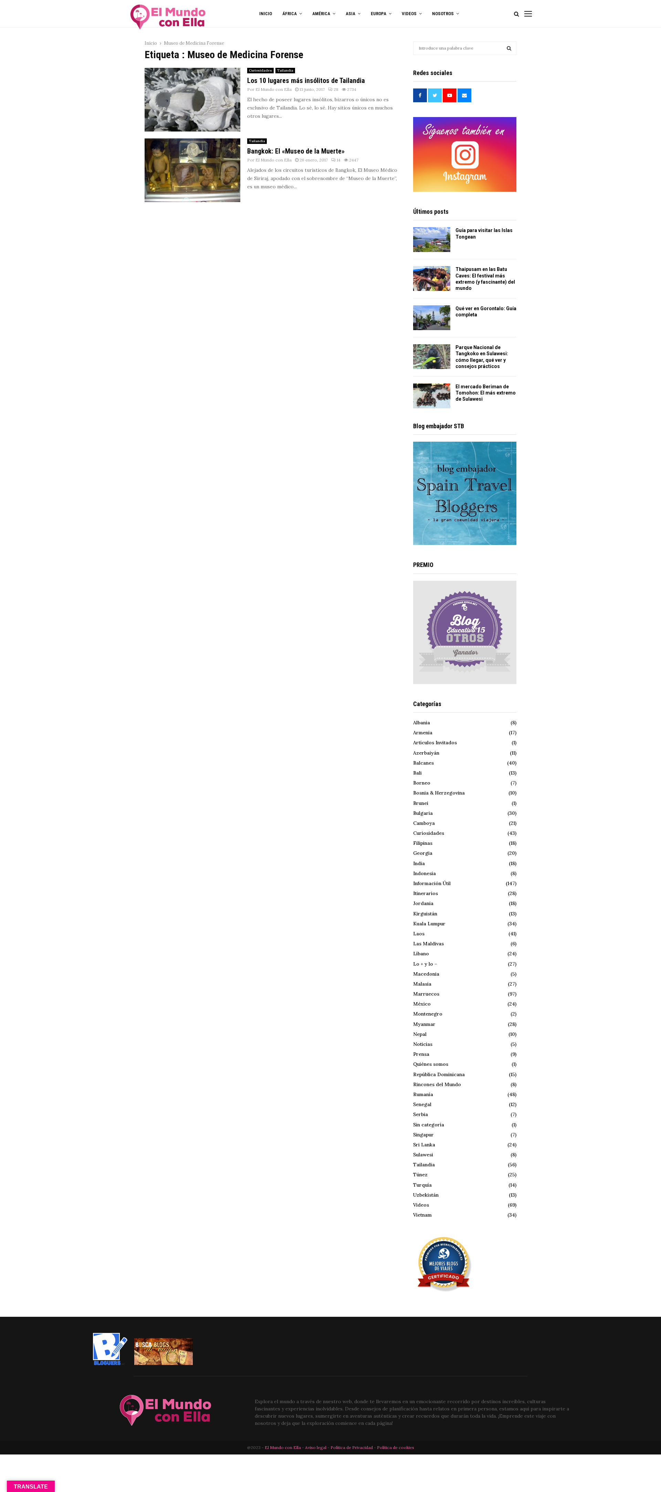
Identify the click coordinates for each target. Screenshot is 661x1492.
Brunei (420, 803)
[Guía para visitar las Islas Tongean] (431, 239)
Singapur (423, 1135)
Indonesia (424, 873)
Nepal (420, 1034)
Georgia (422, 853)
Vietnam (422, 1215)
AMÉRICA (321, 13)
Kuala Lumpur (429, 924)
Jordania (423, 903)
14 (338, 159)
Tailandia (285, 70)
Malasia (422, 984)
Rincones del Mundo (437, 1084)
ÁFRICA (289, 13)
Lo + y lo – (425, 964)
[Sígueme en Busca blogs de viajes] (163, 1363)
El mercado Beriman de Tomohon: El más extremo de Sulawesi (485, 393)
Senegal (422, 1104)
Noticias (422, 1044)
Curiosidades (260, 70)
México (422, 1004)
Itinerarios (425, 893)
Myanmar (424, 1024)
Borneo (421, 783)
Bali (417, 773)
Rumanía (423, 1094)
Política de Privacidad (351, 1447)
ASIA (350, 13)
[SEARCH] (509, 48)
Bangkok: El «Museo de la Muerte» (296, 151)
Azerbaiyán (426, 753)
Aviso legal (316, 1447)
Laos (418, 934)
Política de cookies (395, 1447)
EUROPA (378, 13)
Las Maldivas (428, 944)
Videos (421, 1205)
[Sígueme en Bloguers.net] (110, 1363)
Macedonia (426, 974)
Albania (421, 722)
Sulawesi (423, 1155)
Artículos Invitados (435, 742)
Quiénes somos (430, 1064)
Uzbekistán (426, 1195)
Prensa (421, 1054)
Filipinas (422, 843)
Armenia (422, 732)
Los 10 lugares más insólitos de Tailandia (306, 80)
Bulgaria (423, 813)
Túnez (420, 1174)
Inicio (265, 13)
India (419, 863)
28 (336, 89)
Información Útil (432, 883)
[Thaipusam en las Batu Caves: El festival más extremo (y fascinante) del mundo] (431, 278)
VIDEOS (409, 13)
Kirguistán (425, 914)
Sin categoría (428, 1125)
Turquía (422, 1185)
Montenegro (427, 1014)
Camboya (424, 823)
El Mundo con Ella (273, 89)
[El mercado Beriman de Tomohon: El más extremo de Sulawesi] (431, 395)
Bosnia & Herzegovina (439, 793)
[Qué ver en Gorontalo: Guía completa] (431, 317)
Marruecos (426, 994)
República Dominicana (439, 1074)
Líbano (421, 953)
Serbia (420, 1114)
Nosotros (443, 13)
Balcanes (423, 763)
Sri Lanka (424, 1145)
